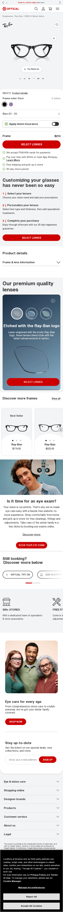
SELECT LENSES (31, 237)
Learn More (13, 160)
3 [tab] (20, 440)
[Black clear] (4, 104)
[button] (50, 9)
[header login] (43, 9)
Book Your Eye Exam (31, 545)
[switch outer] (55, 124)
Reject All (31, 896)
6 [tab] (41, 585)
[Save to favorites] (56, 24)
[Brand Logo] (8, 25)
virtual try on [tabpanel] (20, 574)
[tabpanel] (16, 432)
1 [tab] (12, 440)
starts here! (31, 2)
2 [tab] (16, 440)
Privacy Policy (38, 874)
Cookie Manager (12, 881)
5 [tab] (39, 585)
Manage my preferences (31, 887)
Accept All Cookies (31, 906)
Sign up (47, 759)
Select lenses (31, 144)
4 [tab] (37, 585)
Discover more (32, 534)
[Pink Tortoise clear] (11, 104)
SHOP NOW (15, 721)
